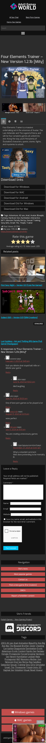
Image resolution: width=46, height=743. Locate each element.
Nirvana (13, 427)
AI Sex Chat (14, 17)
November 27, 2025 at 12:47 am (27, 448)
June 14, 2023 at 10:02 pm (24, 382)
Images (21, 121)
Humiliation (22, 656)
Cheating (40, 646)
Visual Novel (30, 670)
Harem (13, 656)
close (40, 722)
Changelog (15, 121)
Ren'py (23, 220)
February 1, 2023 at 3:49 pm (18, 361)
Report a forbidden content (23, 596)
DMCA (22, 590)
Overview (3, 121)
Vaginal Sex (8, 670)
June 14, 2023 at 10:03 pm (16, 398)
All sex (22, 215)
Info (9, 121)
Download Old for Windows (19, 203)
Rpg (31, 662)
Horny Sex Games (14, 22)
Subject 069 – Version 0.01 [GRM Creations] (19, 317)
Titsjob (23, 223)
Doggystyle (19, 648)
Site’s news (23, 569)
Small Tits (14, 223)
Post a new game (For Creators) (23, 585)
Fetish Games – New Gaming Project (16, 619)
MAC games (24, 720)
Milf (18, 659)
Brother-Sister (29, 646)
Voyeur (39, 670)
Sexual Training (33, 220)
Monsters (25, 659)
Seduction (5, 664)
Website (6, 514)
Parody (17, 220)
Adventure (13, 215)
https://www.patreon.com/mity (14, 231)
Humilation (25, 218)
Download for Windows (16, 187)
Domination (31, 648)
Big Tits (9, 646)
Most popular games (23, 574)
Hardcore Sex (14, 218)
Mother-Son (35, 659)
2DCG (3, 643)
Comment (8, 483)
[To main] (23, 6)
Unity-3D (37, 667)
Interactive (35, 218)
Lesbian (31, 656)
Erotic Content (19, 651)
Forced (24, 654)
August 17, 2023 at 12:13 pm (17, 414)
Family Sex (31, 651)
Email (6, 509)
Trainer (29, 223)
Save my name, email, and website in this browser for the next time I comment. (22, 520)
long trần (14, 411)
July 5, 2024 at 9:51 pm (15, 429)
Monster (9, 220)
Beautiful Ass (35, 643)
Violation (19, 670)
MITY (3, 220)
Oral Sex (18, 662)
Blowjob (40, 215)
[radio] (13, 241)
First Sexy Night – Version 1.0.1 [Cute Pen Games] (21, 285)
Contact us (22, 579)
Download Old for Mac (16, 209)
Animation (23, 643)
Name (6, 503)
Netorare (9, 662)
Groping (31, 654)
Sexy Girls (5, 223)
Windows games (24, 712)
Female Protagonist (11, 654)
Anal (28, 215)
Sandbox (37, 662)
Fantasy (4, 218)
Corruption (8, 648)
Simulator (40, 664)
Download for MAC (14, 192)
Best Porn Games (33, 17)
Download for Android (16, 198)
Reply (8, 372)
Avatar (33, 215)
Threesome (20, 667)
